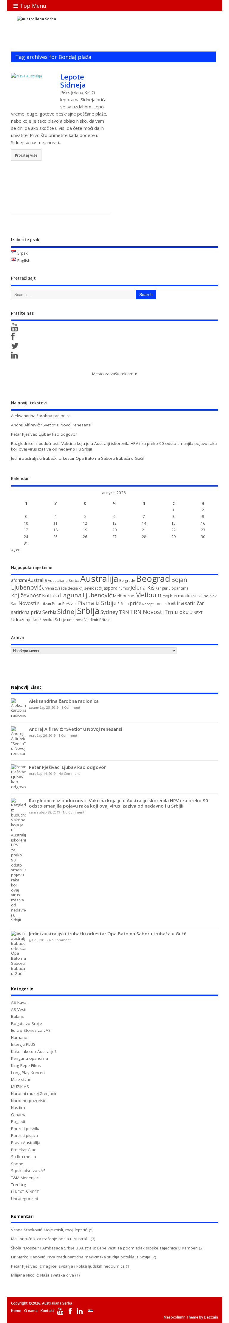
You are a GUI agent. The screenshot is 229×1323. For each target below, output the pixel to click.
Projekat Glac (23, 1149)
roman (161, 603)
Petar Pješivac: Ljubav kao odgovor (44, 434)
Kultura (50, 595)
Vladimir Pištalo (97, 619)
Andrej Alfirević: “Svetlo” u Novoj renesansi (51, 425)
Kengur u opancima (171, 588)
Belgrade (127, 580)
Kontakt (47, 1310)
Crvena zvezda (54, 588)
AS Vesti (18, 1009)
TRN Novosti (147, 612)
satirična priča (26, 612)
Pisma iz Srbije (97, 603)
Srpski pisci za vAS (28, 1170)
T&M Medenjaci (25, 1177)
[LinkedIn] (15, 356)
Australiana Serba (63, 580)
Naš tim (18, 1107)
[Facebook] (71, 1312)
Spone (17, 1163)
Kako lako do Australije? (33, 1051)
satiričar (194, 603)
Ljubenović (97, 595)
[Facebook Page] (14, 338)
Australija (99, 579)
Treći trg (18, 1184)
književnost (26, 595)
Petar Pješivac (64, 603)
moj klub (170, 596)
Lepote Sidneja (73, 80)
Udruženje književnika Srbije (38, 619)
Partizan (44, 603)
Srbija (88, 611)
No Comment (69, 774)
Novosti (27, 603)
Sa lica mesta (23, 1156)
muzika (185, 596)
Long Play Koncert (28, 1072)
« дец (15, 549)
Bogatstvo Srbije (26, 1023)
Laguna (71, 595)
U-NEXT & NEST (25, 1191)
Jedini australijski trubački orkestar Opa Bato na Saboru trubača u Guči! (77, 458)
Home (16, 1310)
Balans (17, 1016)
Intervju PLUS (23, 1044)
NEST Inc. (201, 596)
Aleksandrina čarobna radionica (41, 415)
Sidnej (66, 611)
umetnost (75, 619)
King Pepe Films (26, 1065)
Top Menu (33, 5)
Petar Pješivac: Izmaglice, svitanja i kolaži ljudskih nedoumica (68, 1266)
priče (135, 603)
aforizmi (19, 580)
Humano (19, 1037)
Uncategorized (24, 1198)
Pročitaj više (26, 155)
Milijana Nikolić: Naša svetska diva (42, 1275)
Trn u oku (177, 611)
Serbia (49, 612)
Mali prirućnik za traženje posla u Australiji (50, 1238)
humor (124, 588)
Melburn (148, 594)
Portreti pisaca (24, 1135)
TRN (124, 612)
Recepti (148, 604)
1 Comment (70, 707)
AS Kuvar (19, 1002)
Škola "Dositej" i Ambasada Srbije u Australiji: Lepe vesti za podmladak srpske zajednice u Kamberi (104, 1248)
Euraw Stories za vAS (31, 1030)
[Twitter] (16, 347)
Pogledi (18, 1121)
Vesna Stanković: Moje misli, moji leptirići (49, 1229)
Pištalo (123, 603)
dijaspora (108, 588)
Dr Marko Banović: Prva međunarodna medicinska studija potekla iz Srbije (80, 1257)
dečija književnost (83, 588)
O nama (19, 1114)
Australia (37, 580)
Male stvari (21, 1079)
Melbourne (123, 596)
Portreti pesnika (26, 1128)
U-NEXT (196, 612)
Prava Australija (25, 1142)
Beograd (153, 578)
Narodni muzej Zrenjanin (34, 1093)
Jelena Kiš (142, 587)
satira (176, 603)
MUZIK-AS (20, 1086)
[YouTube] (15, 328)
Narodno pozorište (29, 1100)
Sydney (109, 611)
